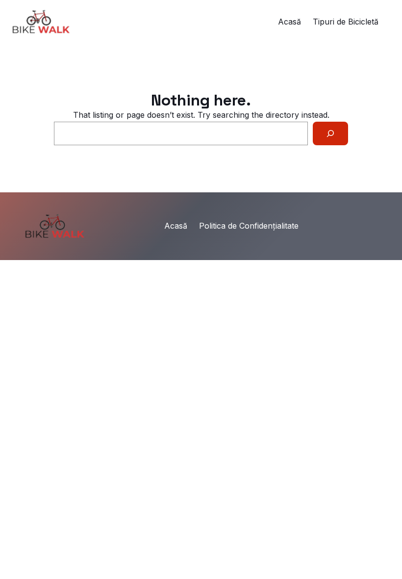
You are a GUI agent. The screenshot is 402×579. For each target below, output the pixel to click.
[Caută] (330, 133)
